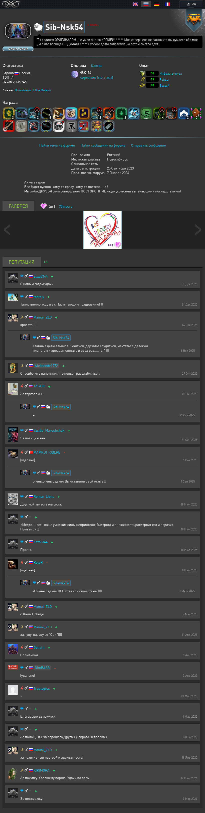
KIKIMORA (42, 770)
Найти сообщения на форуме (102, 145)
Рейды (164, 79)
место (65, 206)
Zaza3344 (41, 276)
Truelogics (42, 688)
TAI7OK (39, 386)
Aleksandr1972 (46, 365)
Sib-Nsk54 (61, 337)
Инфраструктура (171, 73)
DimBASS (42, 667)
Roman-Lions (44, 496)
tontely (39, 297)
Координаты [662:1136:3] (96, 78)
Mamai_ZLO (43, 317)
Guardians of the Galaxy (33, 90)
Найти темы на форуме (57, 145)
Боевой (164, 85)
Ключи (96, 65)
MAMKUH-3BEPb (47, 452)
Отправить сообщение (148, 145)
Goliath (39, 647)
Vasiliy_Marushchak (49, 430)
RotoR (38, 562)
